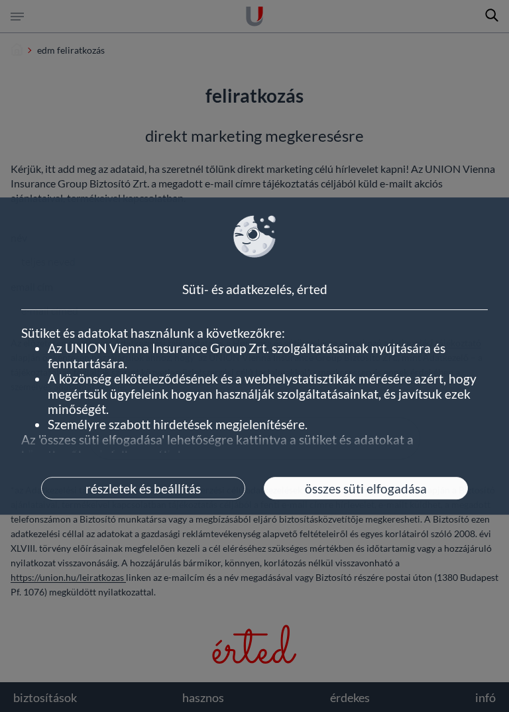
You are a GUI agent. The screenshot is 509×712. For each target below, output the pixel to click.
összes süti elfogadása (366, 488)
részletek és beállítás (143, 488)
